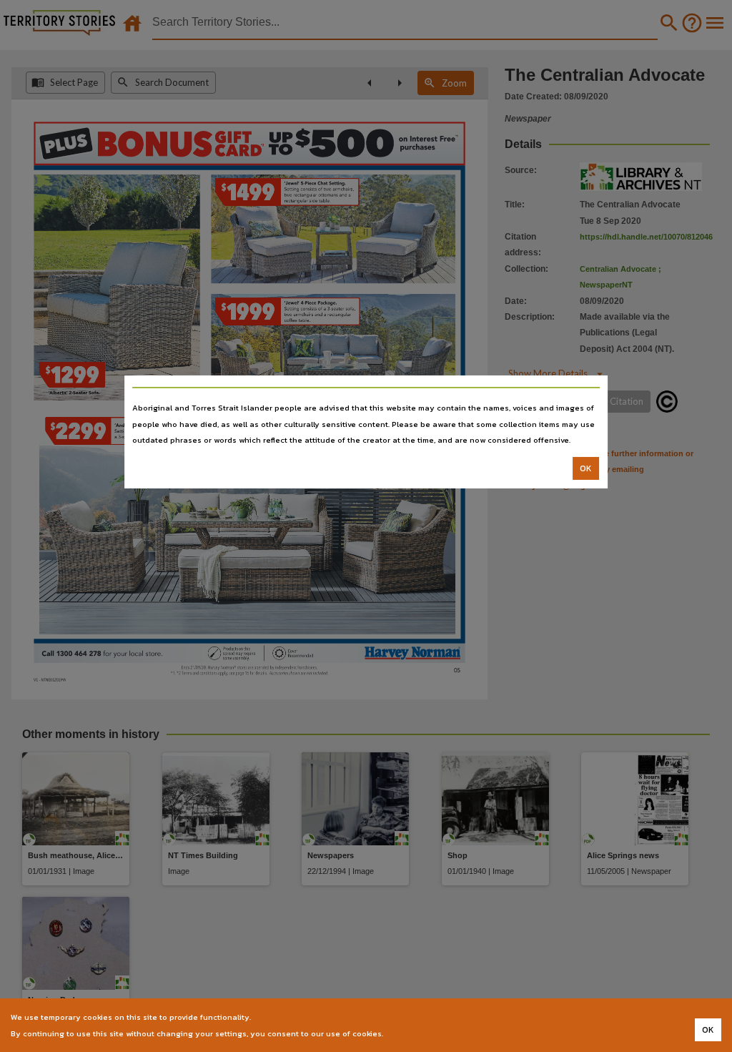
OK (586, 468)
